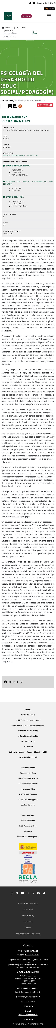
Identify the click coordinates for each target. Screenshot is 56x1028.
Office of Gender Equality (28, 730)
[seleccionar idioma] (34, 2)
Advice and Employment (28, 783)
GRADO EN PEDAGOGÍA (15, 197)
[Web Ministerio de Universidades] (28, 846)
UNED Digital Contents (28, 794)
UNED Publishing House (28, 825)
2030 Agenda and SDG (28, 757)
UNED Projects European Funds (28, 720)
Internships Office (28, 789)
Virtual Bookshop (28, 820)
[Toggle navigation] (4, 106)
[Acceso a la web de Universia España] (28, 852)
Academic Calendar (28, 767)
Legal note (28, 921)
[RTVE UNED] (49, 8)
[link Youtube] (22, 893)
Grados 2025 (21, 27)
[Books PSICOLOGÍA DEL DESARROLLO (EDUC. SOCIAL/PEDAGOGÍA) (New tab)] (10, 106)
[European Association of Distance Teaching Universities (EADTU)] (28, 869)
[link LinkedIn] (27, 893)
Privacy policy (28, 915)
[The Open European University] (28, 859)
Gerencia (28, 709)
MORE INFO (28, 1006)
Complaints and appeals (28, 799)
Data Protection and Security (28, 933)
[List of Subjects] (20, 106)
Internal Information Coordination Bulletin (28, 725)
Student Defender (28, 804)
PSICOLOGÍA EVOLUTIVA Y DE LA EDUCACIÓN (20, 156)
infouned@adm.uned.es (28, 1014)
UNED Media (28, 746)
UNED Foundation (28, 741)
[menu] (50, 16)
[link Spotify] (38, 893)
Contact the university (28, 903)
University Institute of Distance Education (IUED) (28, 751)
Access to (28, 831)
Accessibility (28, 909)
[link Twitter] (16, 893)
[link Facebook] (11, 893)
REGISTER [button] (43, 105)
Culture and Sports (28, 815)
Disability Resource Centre (28, 778)
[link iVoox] (43, 893)
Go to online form (32, 954)
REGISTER (14, 681)
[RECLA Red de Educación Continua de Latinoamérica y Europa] (28, 878)
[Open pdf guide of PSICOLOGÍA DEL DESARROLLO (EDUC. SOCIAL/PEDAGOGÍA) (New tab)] (15, 106)
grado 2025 (8, 30)
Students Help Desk (28, 773)
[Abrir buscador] (30, 3)
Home (7, 27)
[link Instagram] (32, 893)
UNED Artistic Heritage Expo (28, 836)
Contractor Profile (28, 714)
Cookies (28, 927)
